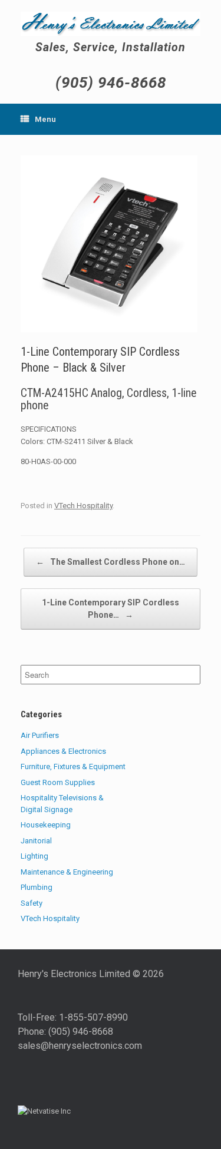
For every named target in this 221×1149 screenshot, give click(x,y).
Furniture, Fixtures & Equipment (73, 766)
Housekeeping (46, 824)
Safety (31, 903)
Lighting (34, 856)
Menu (45, 119)
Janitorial (36, 840)
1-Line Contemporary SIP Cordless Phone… (110, 609)
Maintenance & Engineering (67, 871)
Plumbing (36, 887)
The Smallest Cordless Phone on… (110, 562)
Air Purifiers (40, 735)
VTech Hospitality (83, 505)
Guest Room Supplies (58, 782)
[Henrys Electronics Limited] (110, 24)
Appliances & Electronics (63, 751)
